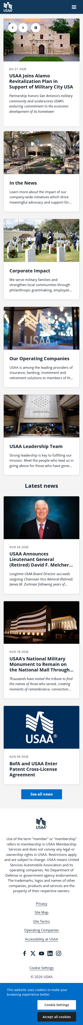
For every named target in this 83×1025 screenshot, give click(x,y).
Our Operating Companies (39, 358)
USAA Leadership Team (36, 446)
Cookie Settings (42, 967)
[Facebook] (24, 953)
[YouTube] (41, 953)
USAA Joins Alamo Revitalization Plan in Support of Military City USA (41, 81)
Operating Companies (41, 930)
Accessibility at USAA (41, 939)
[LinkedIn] (50, 953)
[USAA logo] (41, 823)
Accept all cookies (57, 1017)
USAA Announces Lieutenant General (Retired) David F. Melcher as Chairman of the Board (39, 562)
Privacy (41, 903)
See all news (41, 794)
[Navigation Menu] (74, 7)
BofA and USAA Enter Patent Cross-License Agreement (33, 769)
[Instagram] (58, 953)
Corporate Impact (29, 271)
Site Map (41, 912)
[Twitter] (33, 953)
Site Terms (41, 921)
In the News (23, 183)
